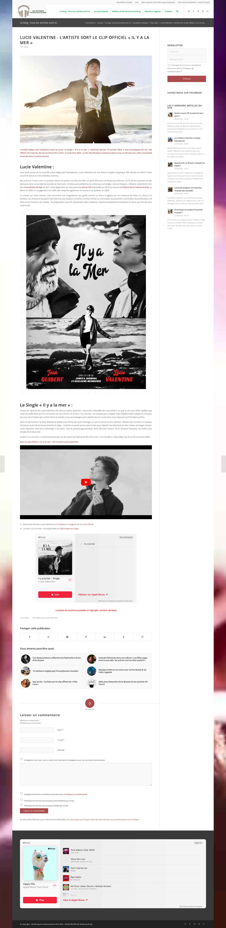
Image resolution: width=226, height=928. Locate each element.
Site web (61, 750)
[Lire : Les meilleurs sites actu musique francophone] (170, 139)
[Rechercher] (177, 11)
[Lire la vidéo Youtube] (86, 482)
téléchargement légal (69, 528)
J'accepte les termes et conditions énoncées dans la (55, 794)
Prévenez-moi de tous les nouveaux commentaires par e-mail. (49, 801)
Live (136, 2)
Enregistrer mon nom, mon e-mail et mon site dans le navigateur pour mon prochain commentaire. (64, 760)
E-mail (61, 740)
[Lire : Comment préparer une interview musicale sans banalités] (170, 189)
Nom (60, 729)
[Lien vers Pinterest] (202, 11)
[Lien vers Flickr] (207, 11)
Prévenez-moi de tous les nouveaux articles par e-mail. (46, 805)
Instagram (72, 524)
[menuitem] (124, 2)
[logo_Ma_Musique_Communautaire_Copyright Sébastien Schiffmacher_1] (31, 11)
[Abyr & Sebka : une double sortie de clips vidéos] (2, 464)
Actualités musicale (124, 2)
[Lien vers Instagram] (198, 11)
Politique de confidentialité (76, 794)
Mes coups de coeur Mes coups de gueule (158, 2)
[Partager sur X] (48, 637)
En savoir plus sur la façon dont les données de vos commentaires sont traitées (103, 819)
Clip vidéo (24, 47)
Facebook (62, 524)
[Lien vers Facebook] (193, 11)
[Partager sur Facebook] (29, 637)
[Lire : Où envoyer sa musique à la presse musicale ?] (170, 211)
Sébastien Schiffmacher (46, 618)
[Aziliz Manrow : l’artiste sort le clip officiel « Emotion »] (223, 464)
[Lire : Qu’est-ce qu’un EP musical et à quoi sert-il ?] (170, 115)
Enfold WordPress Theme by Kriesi (78, 924)
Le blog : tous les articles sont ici (38, 22)
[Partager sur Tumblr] (123, 637)
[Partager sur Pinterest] (86, 637)
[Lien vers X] (189, 11)
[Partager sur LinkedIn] (104, 637)
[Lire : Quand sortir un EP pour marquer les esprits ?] (170, 164)
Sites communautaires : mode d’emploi (194, 2)
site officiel (88, 524)
